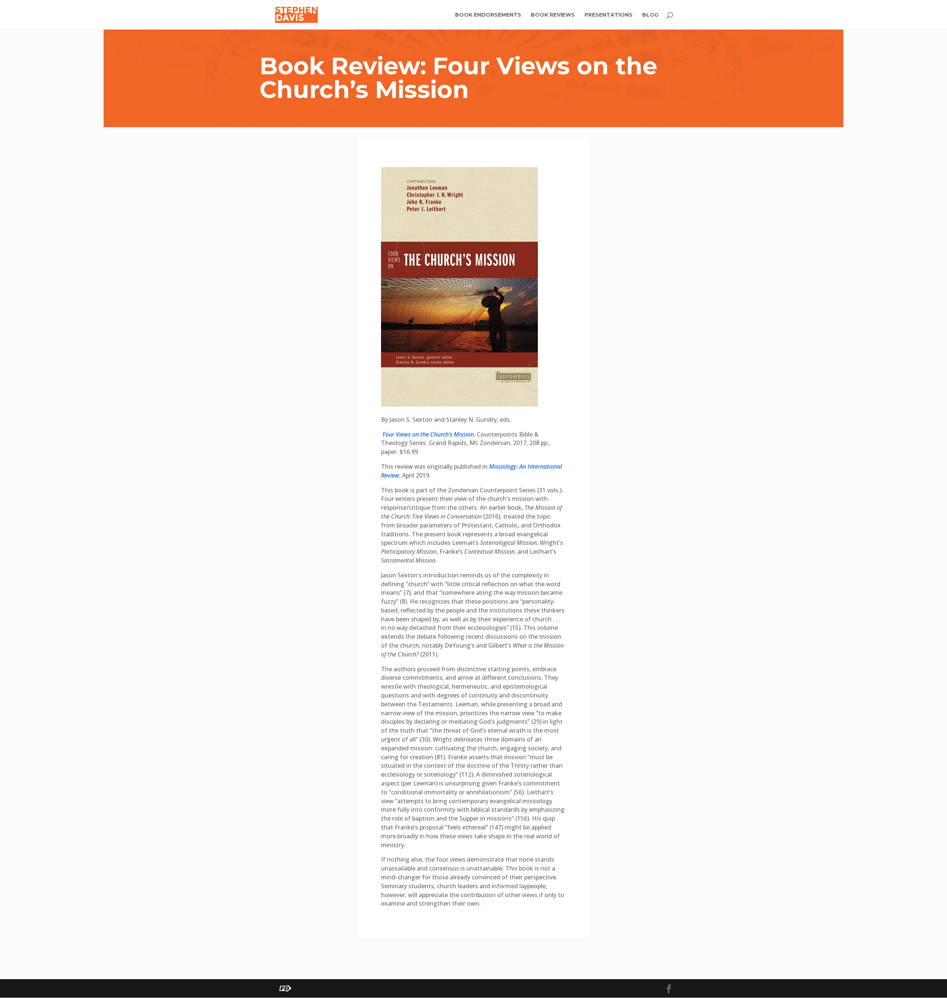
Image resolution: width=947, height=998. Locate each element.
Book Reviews (553, 15)
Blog (650, 15)
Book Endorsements (488, 15)
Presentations (608, 15)
